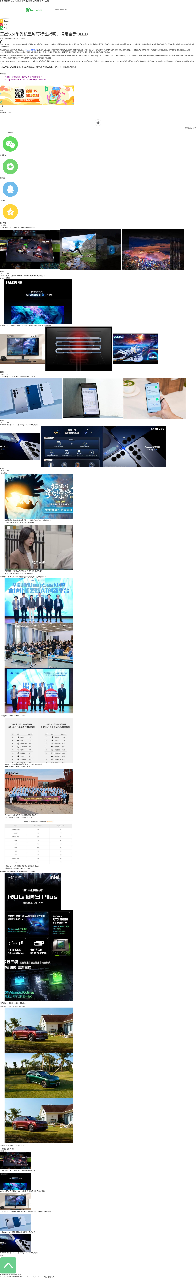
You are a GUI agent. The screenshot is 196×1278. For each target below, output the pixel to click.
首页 (1, 1)
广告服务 (10, 1275)
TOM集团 (3, 1275)
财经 (34, 1)
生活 (23, 1)
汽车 (45, 1)
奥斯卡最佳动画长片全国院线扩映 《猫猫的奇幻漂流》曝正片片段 (28, 520)
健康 (37, 1)
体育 (12, 1)
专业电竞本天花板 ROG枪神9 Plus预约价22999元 (17, 872)
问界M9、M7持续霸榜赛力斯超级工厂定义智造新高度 (23, 764)
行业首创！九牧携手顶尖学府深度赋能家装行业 (21, 815)
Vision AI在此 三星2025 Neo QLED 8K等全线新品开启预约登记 (22, 276)
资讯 (5, 1)
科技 (48, 1)
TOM (2, 278)
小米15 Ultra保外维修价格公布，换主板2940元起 (22, 866)
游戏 (16, 1)
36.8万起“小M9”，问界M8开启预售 (12, 1006)
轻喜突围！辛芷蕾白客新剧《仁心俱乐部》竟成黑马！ (24, 571)
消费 (41, 1)
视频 (30, 1)
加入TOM (17, 1275)
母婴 (27, 1)
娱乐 (8, 1)
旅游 (19, 1)
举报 (1, 110)
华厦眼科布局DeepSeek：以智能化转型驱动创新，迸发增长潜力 (23, 577)
